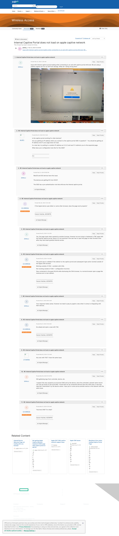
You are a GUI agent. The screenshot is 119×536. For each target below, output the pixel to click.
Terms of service (41, 518)
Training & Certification (66, 511)
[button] (83, 523)
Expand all (78, 38)
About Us (39, 506)
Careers (39, 509)
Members (40, 28)
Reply (94, 61)
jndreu (35, 450)
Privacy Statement (25, 527)
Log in (61, 6)
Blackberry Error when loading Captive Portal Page (95, 442)
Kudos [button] (102, 57)
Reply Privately (100, 61)
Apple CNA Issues (75, 440)
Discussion (28, 28)
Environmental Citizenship (43, 513)
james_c (20, 67)
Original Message (40, 189)
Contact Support (64, 509)
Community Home (16, 28)
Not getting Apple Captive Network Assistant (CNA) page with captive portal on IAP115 (38, 444)
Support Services (64, 506)
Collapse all (86, 38)
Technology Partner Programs (91, 513)
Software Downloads (65, 513)
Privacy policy (40, 516)
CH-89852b (25, 208)
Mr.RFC (22, 140)
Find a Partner (87, 506)
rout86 (17, 448)
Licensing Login (64, 516)
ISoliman (55, 445)
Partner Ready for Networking (91, 511)
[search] (34, 5)
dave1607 (74, 443)
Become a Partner (88, 509)
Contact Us (40, 511)
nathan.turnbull (94, 446)
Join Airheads (61, 10)
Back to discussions (21, 39)
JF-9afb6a (26, 359)
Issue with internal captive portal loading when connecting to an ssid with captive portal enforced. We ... (55, 50)
